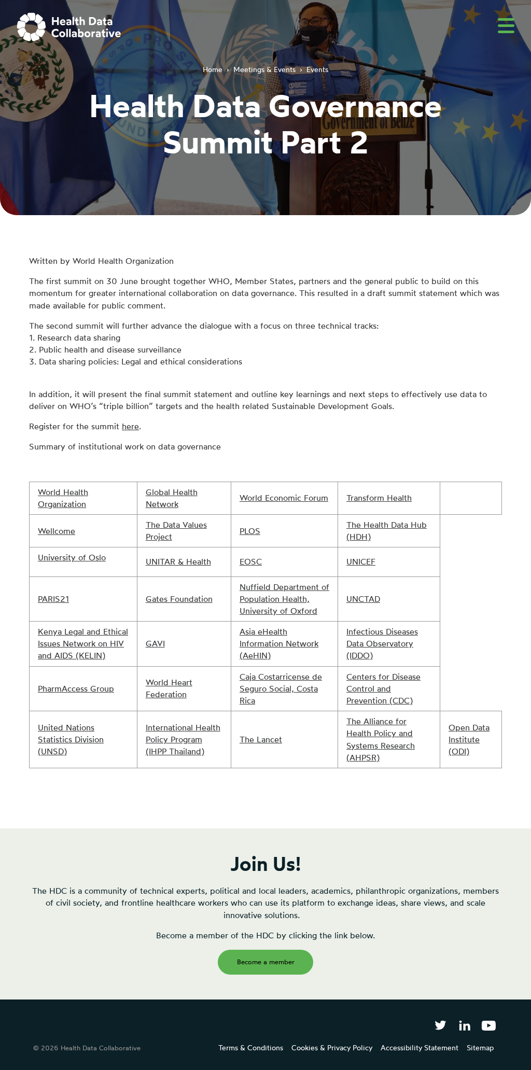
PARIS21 (53, 599)
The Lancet (261, 739)
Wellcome (56, 531)
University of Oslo (72, 557)
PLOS (250, 531)
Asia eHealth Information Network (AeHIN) (279, 643)
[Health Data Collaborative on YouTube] (489, 1025)
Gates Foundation (179, 599)
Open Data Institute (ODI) (469, 739)
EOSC (251, 561)
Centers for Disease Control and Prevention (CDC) (383, 688)
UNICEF (360, 561)
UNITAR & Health (178, 561)
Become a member (266, 962)
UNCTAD (363, 599)
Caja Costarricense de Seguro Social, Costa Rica (281, 688)
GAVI (155, 643)
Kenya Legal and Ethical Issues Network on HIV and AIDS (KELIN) (83, 643)
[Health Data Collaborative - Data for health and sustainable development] (69, 26)
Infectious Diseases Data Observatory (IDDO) (382, 643)
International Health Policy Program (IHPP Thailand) (183, 739)
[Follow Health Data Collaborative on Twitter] (440, 1025)
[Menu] (506, 25)
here (130, 426)
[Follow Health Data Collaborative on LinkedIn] (464, 1025)
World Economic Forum (284, 497)
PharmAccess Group (76, 688)
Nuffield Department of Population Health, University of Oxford (284, 599)
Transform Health (379, 497)
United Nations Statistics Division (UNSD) (71, 739)
